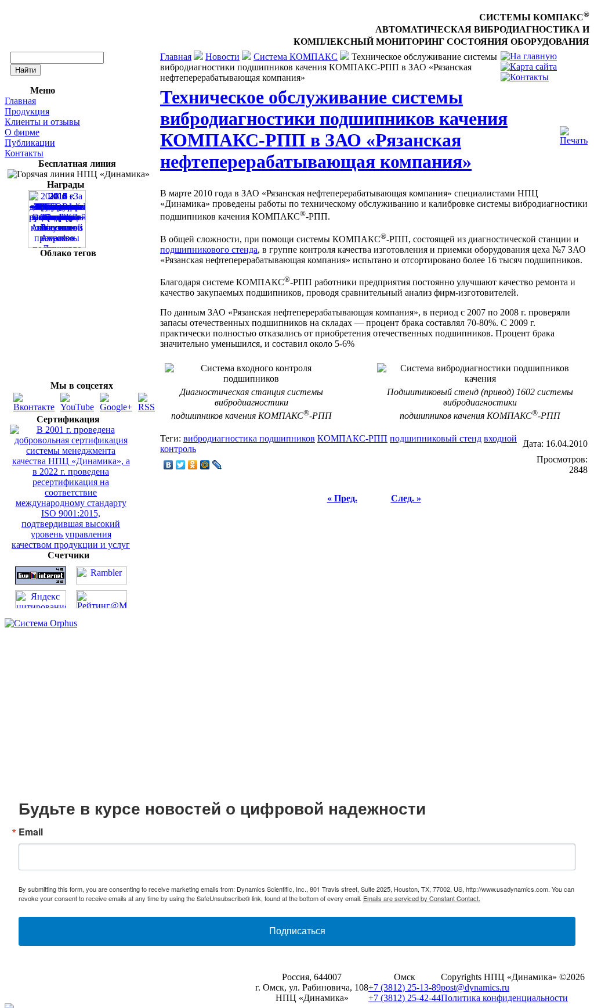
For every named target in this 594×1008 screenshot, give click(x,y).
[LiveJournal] (217, 464)
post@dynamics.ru (475, 987)
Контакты (24, 153)
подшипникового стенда (209, 249)
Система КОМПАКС (295, 57)
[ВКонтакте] (168, 464)
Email (31, 832)
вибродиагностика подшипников (249, 438)
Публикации (30, 143)
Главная (20, 101)
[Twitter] (181, 464)
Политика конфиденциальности (504, 998)
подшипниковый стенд (435, 438)
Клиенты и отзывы (42, 122)
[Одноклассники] (193, 464)
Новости (222, 57)
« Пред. (342, 498)
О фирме (22, 132)
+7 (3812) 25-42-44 (404, 998)
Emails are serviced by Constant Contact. (421, 898)
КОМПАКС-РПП (352, 438)
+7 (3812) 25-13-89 (404, 987)
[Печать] (574, 133)
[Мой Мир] (205, 464)
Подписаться (297, 931)
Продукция (27, 111)
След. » (406, 498)
